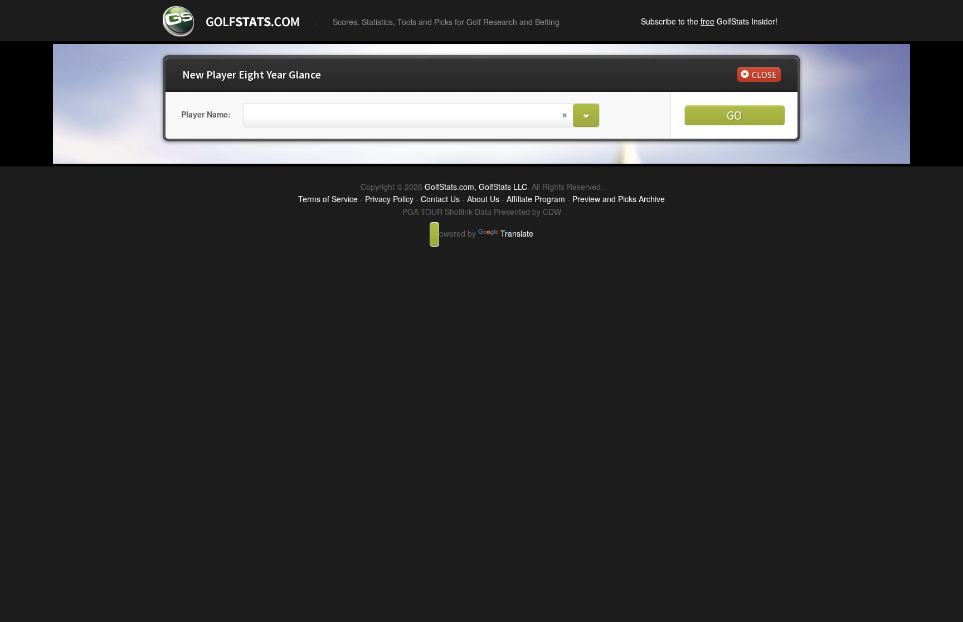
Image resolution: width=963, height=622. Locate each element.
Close (764, 74)
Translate (516, 233)
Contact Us (440, 198)
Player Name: (206, 114)
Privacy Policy (389, 198)
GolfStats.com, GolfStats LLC (476, 186)
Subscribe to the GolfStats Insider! (709, 21)
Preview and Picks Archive (618, 198)
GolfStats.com (261, 19)
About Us (483, 198)
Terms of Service (328, 198)
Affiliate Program (536, 198)
